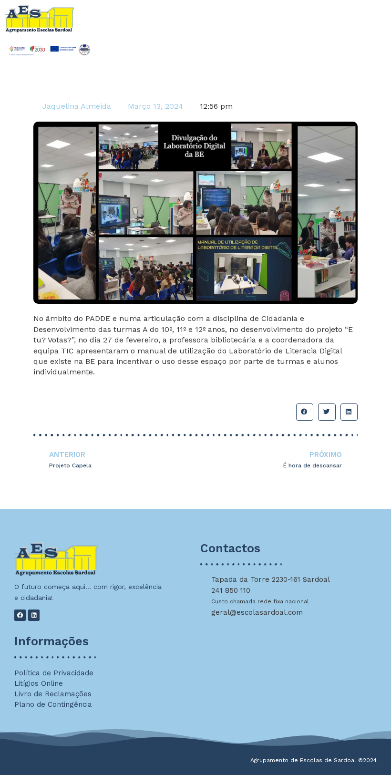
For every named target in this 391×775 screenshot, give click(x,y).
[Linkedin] (34, 615)
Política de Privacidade (53, 673)
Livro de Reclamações (53, 694)
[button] (304, 412)
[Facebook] (20, 615)
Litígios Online (38, 683)
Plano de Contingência (53, 704)
